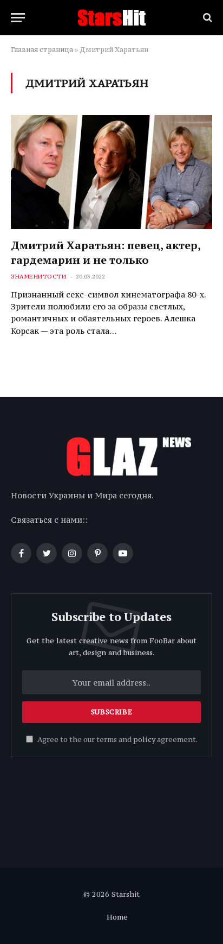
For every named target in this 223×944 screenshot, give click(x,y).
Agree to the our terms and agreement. (117, 739)
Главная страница (42, 50)
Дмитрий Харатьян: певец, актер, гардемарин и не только (105, 252)
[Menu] (18, 17)
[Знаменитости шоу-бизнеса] (111, 18)
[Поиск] (206, 17)
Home (117, 917)
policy (144, 739)
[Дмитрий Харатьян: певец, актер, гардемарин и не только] (111, 172)
